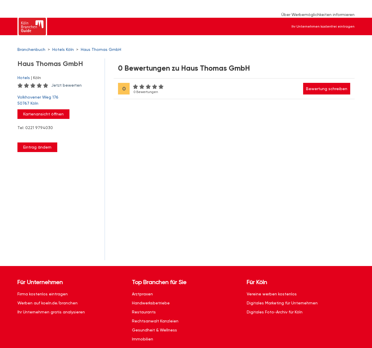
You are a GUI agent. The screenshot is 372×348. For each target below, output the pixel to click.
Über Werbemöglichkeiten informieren (318, 14)
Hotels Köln (63, 49)
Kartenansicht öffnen (43, 114)
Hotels (23, 77)
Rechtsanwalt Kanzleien (155, 321)
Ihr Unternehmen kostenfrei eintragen (323, 26)
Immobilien (142, 339)
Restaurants (144, 312)
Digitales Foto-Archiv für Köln (275, 312)
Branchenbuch (31, 49)
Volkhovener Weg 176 (37, 100)
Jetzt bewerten (66, 85)
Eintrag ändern (37, 147)
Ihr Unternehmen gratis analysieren (51, 312)
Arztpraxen (142, 294)
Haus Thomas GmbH (101, 49)
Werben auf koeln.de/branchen (47, 303)
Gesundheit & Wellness (154, 330)
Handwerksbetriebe (151, 303)
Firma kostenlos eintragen (42, 294)
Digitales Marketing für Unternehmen (282, 303)
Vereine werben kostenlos (272, 294)
